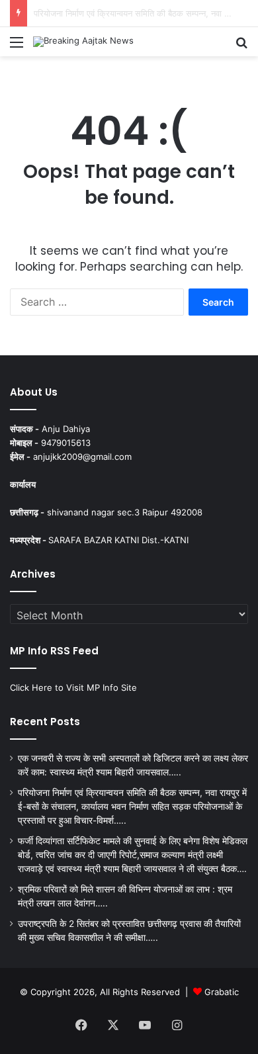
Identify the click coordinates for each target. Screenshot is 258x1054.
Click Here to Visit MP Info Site (73, 687)
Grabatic (221, 992)
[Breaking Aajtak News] (83, 41)
